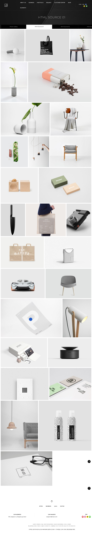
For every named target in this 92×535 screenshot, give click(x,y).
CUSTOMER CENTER (59, 2)
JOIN (83, 4)
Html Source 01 (39, 26)
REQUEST (48, 2)
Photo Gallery (14, 26)
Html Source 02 (65, 26)
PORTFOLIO (40, 2)
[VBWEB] (6, 5)
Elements (23, 7)
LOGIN (80, 4)
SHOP (69, 2)
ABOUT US (23, 2)
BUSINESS (31, 2)
